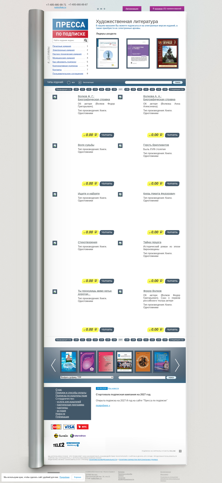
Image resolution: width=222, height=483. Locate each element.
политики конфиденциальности (103, 459)
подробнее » (103, 405)
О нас (59, 389)
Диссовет (164, 474)
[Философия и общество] (124, 361)
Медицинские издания (64, 58)
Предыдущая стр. (63, 89)
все (73, 82)
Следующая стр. (177, 89)
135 (107, 89)
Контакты (57, 69)
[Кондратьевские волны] (162, 361)
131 (82, 89)
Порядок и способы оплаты (71, 392)
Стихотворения (87, 242)
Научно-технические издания (67, 54)
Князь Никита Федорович (159, 193)
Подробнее (64, 477)
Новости (60, 413)
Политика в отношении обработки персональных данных (170, 478)
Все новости (113, 388)
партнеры (62, 407)
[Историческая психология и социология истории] (143, 361)
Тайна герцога (152, 242)
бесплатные (88, 82)
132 (88, 89)
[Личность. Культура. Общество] (87, 361)
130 (76, 89)
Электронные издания (64, 50)
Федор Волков (152, 290)
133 (95, 89)
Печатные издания (62, 46)
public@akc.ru (60, 7)
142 (152, 89)
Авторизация (132, 8)
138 (127, 89)
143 (158, 89)
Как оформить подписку (64, 62)
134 (101, 89)
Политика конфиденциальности (126, 478)
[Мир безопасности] (106, 361)
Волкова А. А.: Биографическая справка (159, 98)
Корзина (121, 472)
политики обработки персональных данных (138, 459)
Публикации (62, 417)
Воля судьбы (86, 144)
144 (165, 89)
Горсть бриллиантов (156, 144)
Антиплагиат (165, 472)
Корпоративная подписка (65, 65)
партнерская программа (70, 404)
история (61, 410)
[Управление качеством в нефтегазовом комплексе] (69, 361)
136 (114, 89)
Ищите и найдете (89, 193)
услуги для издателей (69, 401)
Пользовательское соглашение (68, 73)
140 (139, 89)
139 (133, 89)
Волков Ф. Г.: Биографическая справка (94, 98)
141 (146, 89)
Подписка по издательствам (71, 395)
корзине (159, 8)
